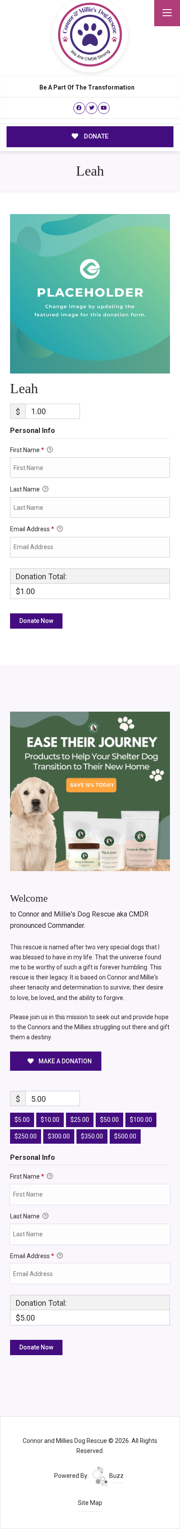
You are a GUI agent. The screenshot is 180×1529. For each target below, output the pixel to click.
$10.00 (50, 1119)
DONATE (95, 136)
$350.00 (92, 1136)
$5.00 (22, 1119)
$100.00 (141, 1119)
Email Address (32, 529)
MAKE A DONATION (64, 1061)
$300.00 (59, 1136)
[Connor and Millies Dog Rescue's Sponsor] (90, 790)
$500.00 (125, 1136)
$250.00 (25, 1136)
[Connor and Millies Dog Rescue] (90, 34)
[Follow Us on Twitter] (91, 108)
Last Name (25, 489)
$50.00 (109, 1119)
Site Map (90, 1502)
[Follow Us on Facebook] (79, 108)
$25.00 (79, 1119)
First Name (27, 449)
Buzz (116, 1475)
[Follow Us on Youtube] (104, 108)
